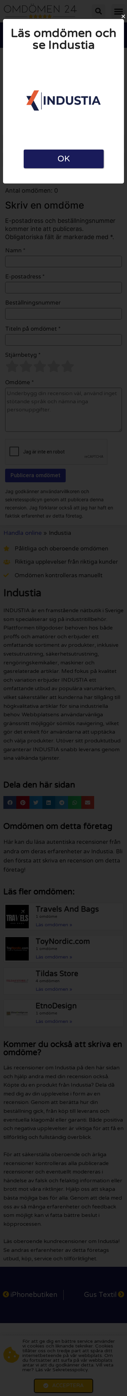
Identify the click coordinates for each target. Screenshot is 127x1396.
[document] (63, 698)
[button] (123, 16)
